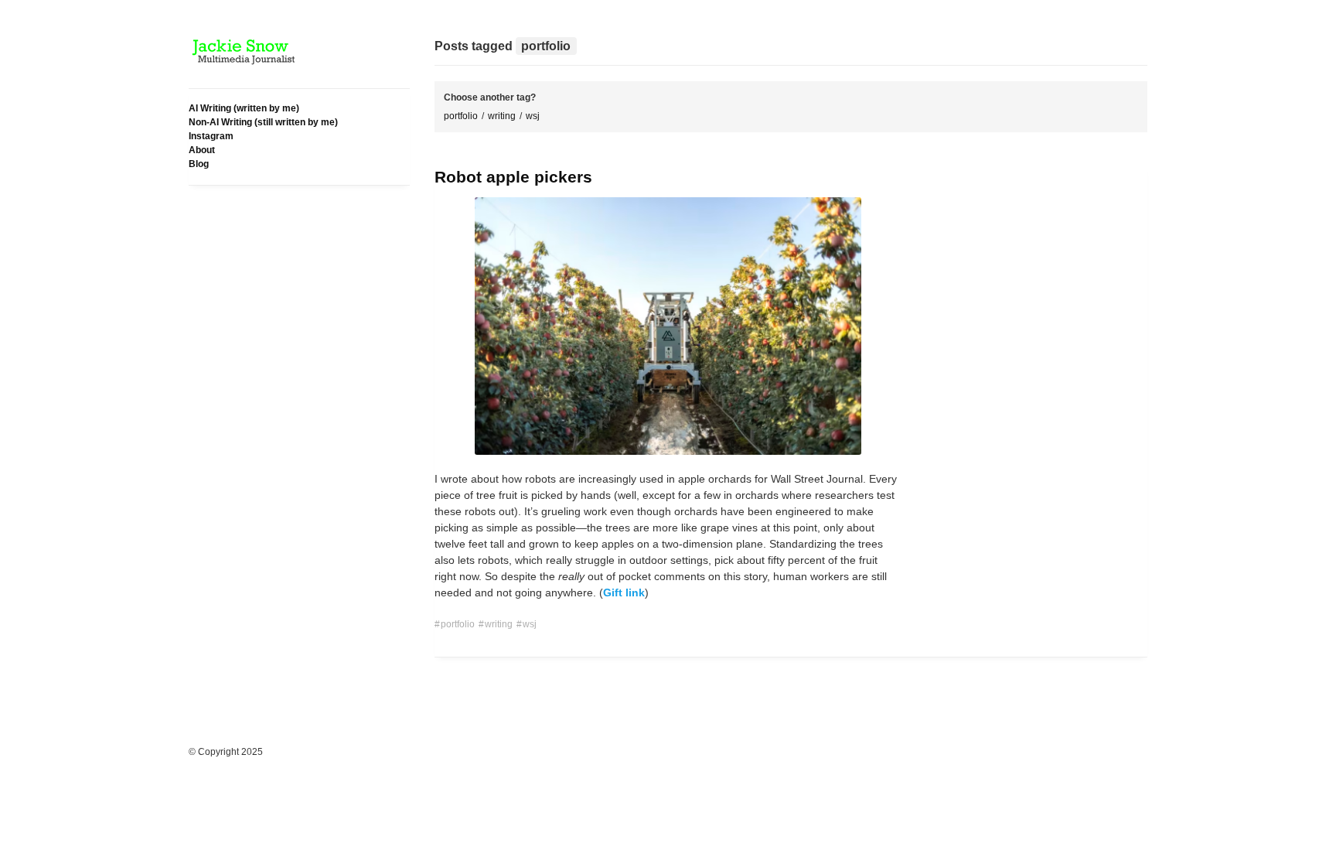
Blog (199, 164)
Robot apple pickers (513, 177)
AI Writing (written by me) (244, 108)
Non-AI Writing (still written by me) (263, 122)
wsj (533, 116)
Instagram (211, 136)
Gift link (624, 592)
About (202, 150)
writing (502, 116)
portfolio (461, 116)
